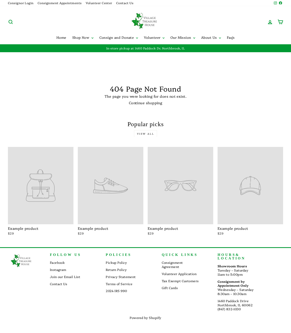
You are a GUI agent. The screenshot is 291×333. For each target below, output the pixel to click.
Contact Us (125, 3)
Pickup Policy (116, 262)
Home (61, 37)
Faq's (231, 37)
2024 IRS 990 (116, 291)
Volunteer (153, 37)
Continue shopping (145, 102)
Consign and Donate (117, 37)
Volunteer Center (99, 3)
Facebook (57, 262)
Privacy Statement (121, 276)
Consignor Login (21, 3)
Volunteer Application (179, 274)
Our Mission (181, 37)
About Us (209, 37)
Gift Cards (170, 288)
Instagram (58, 269)
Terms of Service (119, 284)
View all (145, 133)
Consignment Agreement (172, 264)
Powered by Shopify (145, 317)
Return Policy (116, 269)
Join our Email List (65, 276)
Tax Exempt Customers (180, 281)
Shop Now (81, 37)
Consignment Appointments (60, 3)
